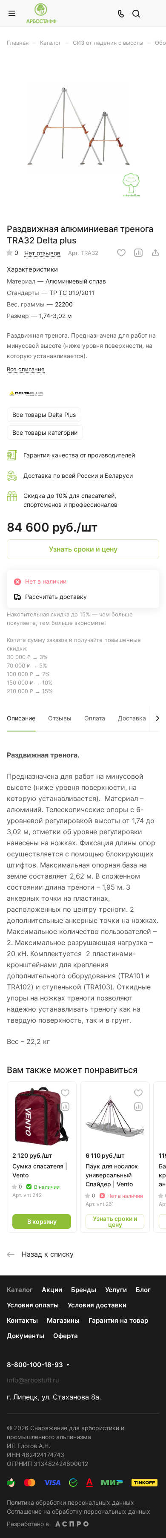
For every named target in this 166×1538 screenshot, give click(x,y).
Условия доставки (97, 1305)
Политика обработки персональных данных (70, 1502)
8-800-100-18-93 (35, 1365)
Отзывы (60, 718)
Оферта (65, 1336)
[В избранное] (121, 253)
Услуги (116, 1290)
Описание (21, 718)
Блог (143, 1290)
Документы (25, 1336)
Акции (52, 1290)
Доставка (132, 718)
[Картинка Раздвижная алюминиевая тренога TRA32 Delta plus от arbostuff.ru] (83, 138)
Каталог (20, 1290)
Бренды (83, 1290)
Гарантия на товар (118, 1320)
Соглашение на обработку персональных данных (78, 1511)
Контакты (22, 1320)
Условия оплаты (33, 1305)
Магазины (63, 1320)
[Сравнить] (138, 253)
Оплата (94, 718)
